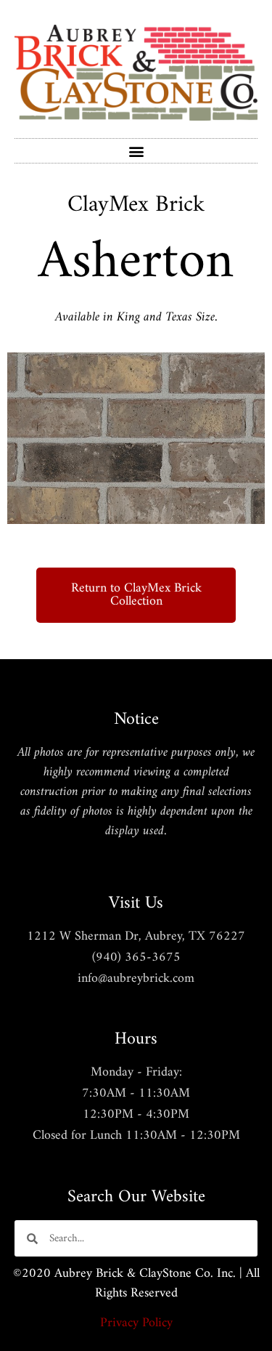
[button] (136, 151)
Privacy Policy (136, 1323)
